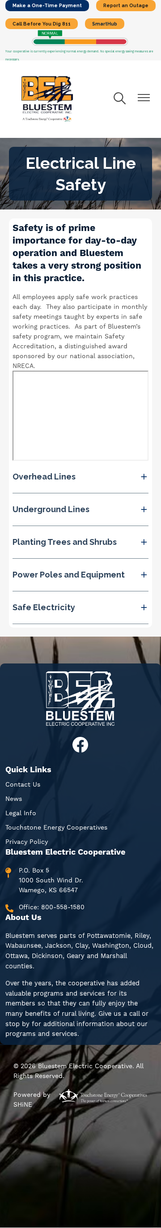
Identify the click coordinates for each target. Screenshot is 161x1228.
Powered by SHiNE (31, 1099)
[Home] (47, 99)
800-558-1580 (63, 907)
